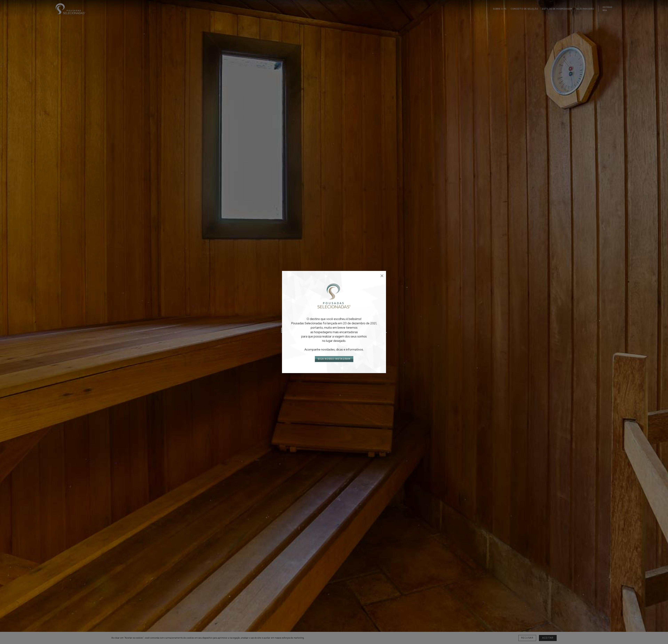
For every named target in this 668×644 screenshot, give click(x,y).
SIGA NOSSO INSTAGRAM (334, 358)
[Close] (382, 276)
